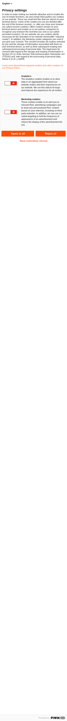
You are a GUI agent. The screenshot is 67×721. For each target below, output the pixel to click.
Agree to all (18, 133)
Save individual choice (33, 140)
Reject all (50, 133)
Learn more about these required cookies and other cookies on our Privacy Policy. (32, 66)
